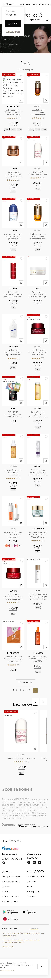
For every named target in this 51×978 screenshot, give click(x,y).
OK (41, 967)
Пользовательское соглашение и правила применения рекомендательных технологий (21, 941)
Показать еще (25, 683)
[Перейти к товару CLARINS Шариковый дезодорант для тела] (38, 164)
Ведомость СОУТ (8, 946)
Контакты (31, 897)
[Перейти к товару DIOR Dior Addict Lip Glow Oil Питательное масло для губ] (13, 525)
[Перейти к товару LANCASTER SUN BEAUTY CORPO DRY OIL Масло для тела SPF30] (38, 647)
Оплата (5, 892)
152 (30, 690)
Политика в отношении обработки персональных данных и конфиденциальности (23, 935)
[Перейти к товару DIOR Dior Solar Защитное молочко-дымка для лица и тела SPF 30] (38, 587)
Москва (10, 4)
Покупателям (38, 5)
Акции (29, 887)
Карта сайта (34, 929)
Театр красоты (33, 892)
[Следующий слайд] (43, 701)
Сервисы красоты (10, 882)
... (26, 690)
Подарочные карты (11, 877)
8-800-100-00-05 (12, 859)
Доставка (7, 887)
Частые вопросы (10, 902)
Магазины (25, 5)
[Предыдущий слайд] (35, 701)
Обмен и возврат (10, 897)
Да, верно (13, 24)
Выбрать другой (13, 32)
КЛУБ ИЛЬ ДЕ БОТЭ (36, 877)
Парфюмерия (33, 20)
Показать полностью (32, 826)
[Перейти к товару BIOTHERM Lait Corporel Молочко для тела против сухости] (13, 343)
